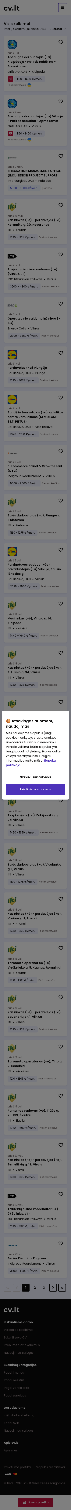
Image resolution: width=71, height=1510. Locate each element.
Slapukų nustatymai (35, 777)
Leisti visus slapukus (35, 789)
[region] (35, 755)
